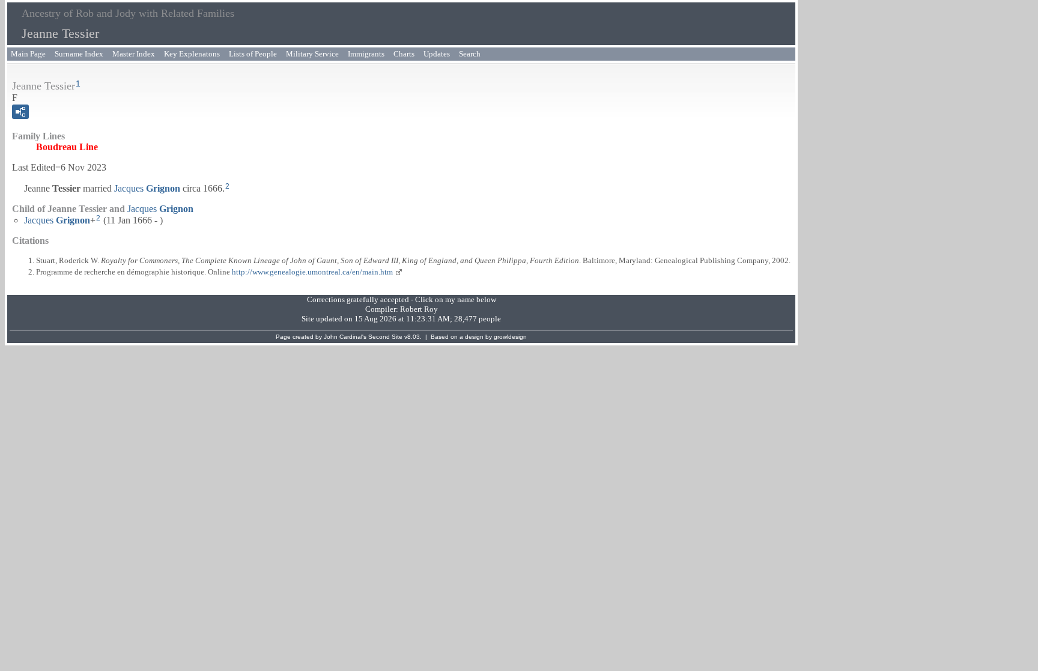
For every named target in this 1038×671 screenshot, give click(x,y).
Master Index (133, 53)
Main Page (28, 53)
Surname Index (79, 53)
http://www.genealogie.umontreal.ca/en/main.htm (312, 271)
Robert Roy (419, 309)
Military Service (312, 53)
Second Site (385, 336)
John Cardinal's (345, 336)
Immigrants (366, 53)
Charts (403, 53)
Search (470, 53)
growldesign (510, 336)
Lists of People (253, 53)
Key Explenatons (192, 53)
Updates (436, 53)
